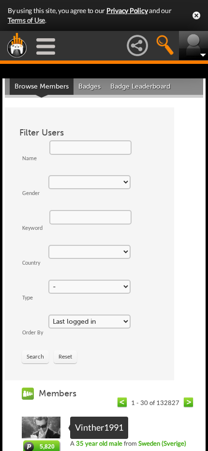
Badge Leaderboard (140, 86)
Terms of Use (26, 20)
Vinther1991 (99, 427)
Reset (65, 357)
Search (35, 357)
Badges (89, 86)
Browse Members (42, 86)
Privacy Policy (127, 10)
